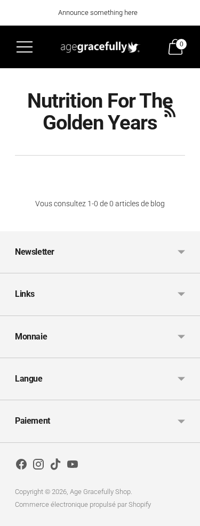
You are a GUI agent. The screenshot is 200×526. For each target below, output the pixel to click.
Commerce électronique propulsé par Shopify (83, 504)
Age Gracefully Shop (100, 492)
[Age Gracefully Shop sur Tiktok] (55, 466)
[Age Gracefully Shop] (100, 46)
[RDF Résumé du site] (170, 111)
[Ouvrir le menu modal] (24, 47)
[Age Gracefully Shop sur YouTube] (72, 466)
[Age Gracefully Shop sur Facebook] (21, 466)
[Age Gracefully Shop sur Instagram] (38, 466)
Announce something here (98, 13)
